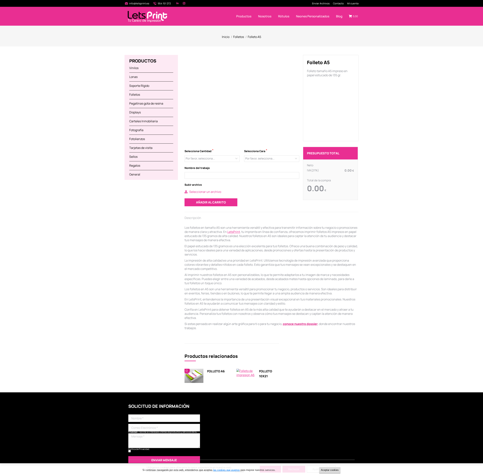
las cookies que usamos (226, 470)
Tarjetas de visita (140, 147)
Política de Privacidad (138, 449)
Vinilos (133, 67)
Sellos (133, 156)
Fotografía (136, 130)
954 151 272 (164, 3)
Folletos (134, 94)
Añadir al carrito (211, 202)
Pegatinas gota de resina (146, 103)
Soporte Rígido (139, 85)
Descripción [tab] (193, 218)
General (134, 174)
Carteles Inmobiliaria (143, 121)
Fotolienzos (137, 138)
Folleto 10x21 (265, 373)
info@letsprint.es (139, 3)
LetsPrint (233, 232)
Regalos (134, 165)
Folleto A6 (216, 371)
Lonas (133, 76)
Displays (135, 112)
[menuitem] (321, 3)
